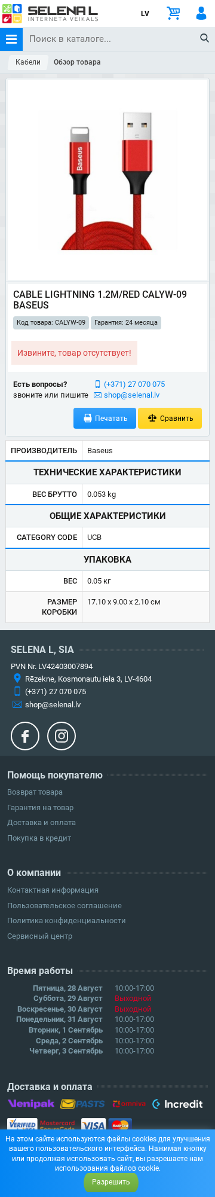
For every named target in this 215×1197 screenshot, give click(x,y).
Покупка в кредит (39, 837)
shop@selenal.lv (131, 394)
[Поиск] (205, 39)
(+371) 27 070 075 (134, 384)
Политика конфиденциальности (66, 920)
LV (145, 14)
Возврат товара (35, 791)
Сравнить (176, 418)
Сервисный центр (39, 936)
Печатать (110, 418)
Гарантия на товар (40, 807)
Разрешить (111, 1182)
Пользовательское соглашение (64, 905)
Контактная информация (53, 889)
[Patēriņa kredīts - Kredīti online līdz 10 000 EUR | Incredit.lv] (177, 1106)
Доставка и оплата (41, 822)
